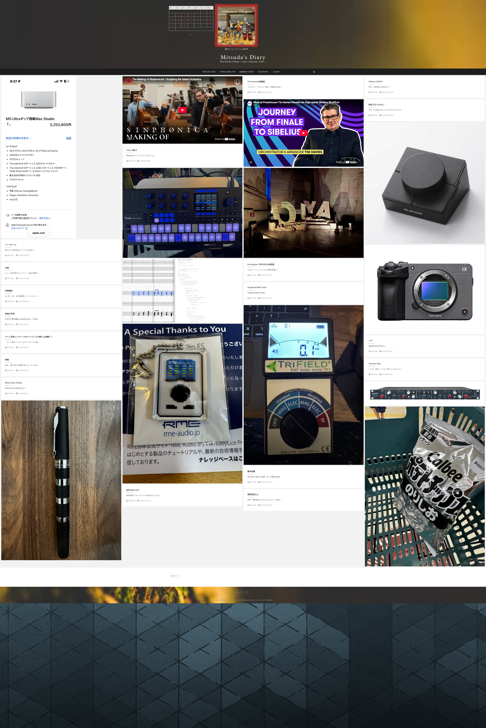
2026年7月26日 (266, 505)
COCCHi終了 (131, 150)
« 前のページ (175, 576)
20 (191, 22)
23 (210, 22)
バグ (370, 340)
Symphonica (130, 142)
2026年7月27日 (145, 501)
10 (172, 18)
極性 (248, 463)
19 (185, 22)
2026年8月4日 (387, 351)
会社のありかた (133, 490)
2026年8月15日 (23, 255)
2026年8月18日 (145, 161)
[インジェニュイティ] (61, 480)
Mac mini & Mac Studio (14, 237)
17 (172, 22)
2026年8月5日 (23, 347)
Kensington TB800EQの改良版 (260, 264)
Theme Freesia (248, 600)
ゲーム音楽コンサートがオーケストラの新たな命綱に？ (29, 336)
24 (172, 25)
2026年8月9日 (23, 301)
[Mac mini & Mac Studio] (61, 157)
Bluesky (276, 72)
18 (178, 22)
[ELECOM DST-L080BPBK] (425, 183)
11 (178, 18)
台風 (7, 267)
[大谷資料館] (304, 213)
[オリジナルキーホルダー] (182, 403)
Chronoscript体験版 (256, 81)
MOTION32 (130, 256)
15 (204, 18)
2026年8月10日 (266, 298)
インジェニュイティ (12, 559)
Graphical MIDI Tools (256, 287)
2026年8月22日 (387, 92)
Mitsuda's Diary (225, 600)
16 (210, 18)
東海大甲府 (10, 313)
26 (185, 25)
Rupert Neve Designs (377, 404)
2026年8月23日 (266, 92)
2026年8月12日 (266, 275)
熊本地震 (251, 471)
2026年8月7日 (23, 324)
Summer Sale (375, 363)
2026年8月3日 (23, 370)
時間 (7, 359)
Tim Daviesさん (253, 165)
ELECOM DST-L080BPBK (378, 242)
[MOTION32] (182, 213)
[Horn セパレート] (182, 290)
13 (191, 18)
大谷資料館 (251, 256)
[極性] (304, 385)
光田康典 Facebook (246, 72)
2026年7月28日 (266, 482)
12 (184, 18)
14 (197, 18)
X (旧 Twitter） (263, 72)
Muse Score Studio (13, 382)
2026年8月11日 (23, 278)
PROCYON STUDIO (208, 72)
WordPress (269, 600)
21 (197, 22)
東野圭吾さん (253, 494)
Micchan (252, 92)
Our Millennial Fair (227, 72)
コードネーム (10, 244)
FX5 (369, 333)
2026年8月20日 (387, 115)
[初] (425, 486)
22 (204, 22)
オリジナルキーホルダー (135, 482)
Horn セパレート (132, 321)
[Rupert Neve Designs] (425, 393)
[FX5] (425, 289)
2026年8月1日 (23, 393)
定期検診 (9, 290)
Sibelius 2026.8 (375, 81)
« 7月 (190, 35)
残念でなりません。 (377, 104)
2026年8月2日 (387, 374)
